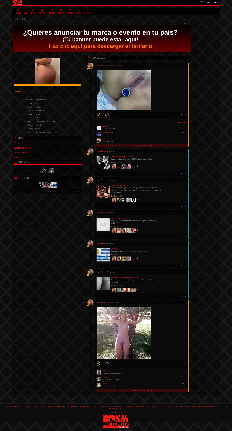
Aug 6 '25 (183, 114)
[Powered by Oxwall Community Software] (116, 421)
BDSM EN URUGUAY (119, 218)
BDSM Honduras (185, 406)
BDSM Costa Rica (148, 406)
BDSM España (118, 408)
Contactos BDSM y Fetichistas (122, 157)
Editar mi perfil (23, 147)
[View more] (137, 166)
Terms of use (17, 406)
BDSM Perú (91, 406)
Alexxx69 (106, 126)
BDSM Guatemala (198, 406)
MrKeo (105, 383)
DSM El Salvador (173, 406)
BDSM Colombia (135, 406)
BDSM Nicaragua (160, 406)
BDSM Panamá (124, 406)
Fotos (17, 157)
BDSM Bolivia (81, 406)
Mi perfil (19, 142)
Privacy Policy (26, 406)
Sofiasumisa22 (114, 65)
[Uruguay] (53, 185)
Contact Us (8, 406)
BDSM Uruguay (59, 406)
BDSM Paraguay (70, 406)
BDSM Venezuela (112, 406)
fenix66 (112, 302)
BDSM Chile (48, 406)
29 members (101, 366)
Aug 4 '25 (183, 173)
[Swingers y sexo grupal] (47, 185)
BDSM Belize (209, 406)
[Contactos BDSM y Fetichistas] (41, 185)
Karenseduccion (108, 139)
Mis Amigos (21, 152)
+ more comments (181, 122)
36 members (101, 117)
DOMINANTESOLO (109, 132)
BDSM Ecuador (101, 406)
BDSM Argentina (38, 406)
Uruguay (114, 249)
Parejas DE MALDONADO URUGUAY (125, 277)
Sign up (208, 2)
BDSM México (218, 406)
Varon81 (105, 377)
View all (77, 191)
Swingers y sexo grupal (119, 185)
